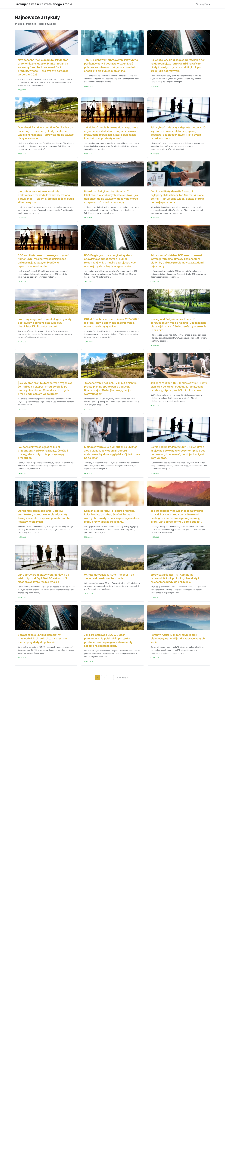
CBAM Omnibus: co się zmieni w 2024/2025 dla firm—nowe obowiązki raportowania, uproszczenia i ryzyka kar (111, 323)
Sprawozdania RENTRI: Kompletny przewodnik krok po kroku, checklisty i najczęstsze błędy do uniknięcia (175, 578)
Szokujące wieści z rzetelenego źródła (43, 4)
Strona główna (203, 4)
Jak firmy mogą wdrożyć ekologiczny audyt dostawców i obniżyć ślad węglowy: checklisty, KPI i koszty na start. (45, 323)
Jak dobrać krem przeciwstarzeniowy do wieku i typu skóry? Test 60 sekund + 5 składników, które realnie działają (43, 578)
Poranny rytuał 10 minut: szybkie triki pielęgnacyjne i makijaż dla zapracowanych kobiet (178, 638)
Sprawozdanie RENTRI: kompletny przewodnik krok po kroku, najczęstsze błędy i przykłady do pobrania (42, 638)
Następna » (122, 677)
